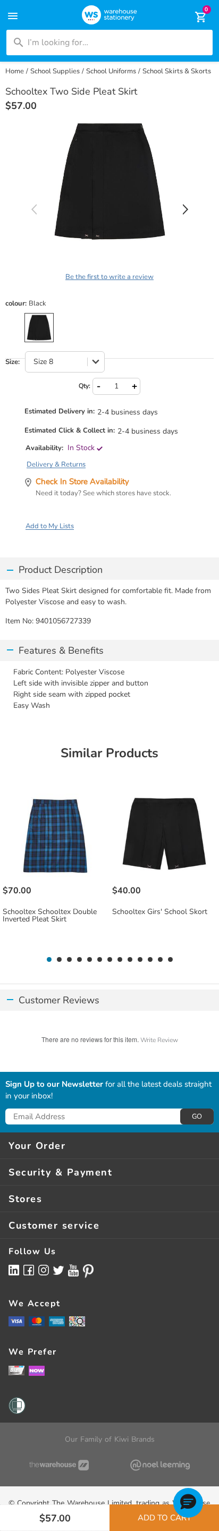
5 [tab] (89, 960)
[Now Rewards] (37, 1370)
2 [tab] (59, 960)
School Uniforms (111, 71)
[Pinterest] (88, 1271)
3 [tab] (69, 960)
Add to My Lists (50, 526)
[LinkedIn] (14, 1269)
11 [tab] (150, 960)
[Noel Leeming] (160, 1465)
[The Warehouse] (59, 1465)
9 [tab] (130, 960)
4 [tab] (79, 960)
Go (197, 1116)
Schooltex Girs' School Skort (159, 912)
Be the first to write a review (109, 277)
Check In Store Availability (82, 481)
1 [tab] (49, 960)
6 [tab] (99, 960)
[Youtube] (73, 1270)
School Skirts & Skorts (176, 71)
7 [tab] (109, 960)
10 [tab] (140, 960)
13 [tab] (170, 960)
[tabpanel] (55, 866)
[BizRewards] (16, 1370)
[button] (188, 1503)
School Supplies (55, 71)
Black (39, 327)
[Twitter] (58, 1269)
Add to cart (164, 1517)
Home (14, 71)
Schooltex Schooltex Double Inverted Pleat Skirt (50, 915)
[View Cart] (193, 17)
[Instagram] (43, 1269)
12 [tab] (160, 960)
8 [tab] (119, 960)
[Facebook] (28, 1269)
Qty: (84, 386)
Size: (12, 362)
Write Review (159, 1040)
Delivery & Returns (56, 464)
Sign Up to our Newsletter (54, 1084)
